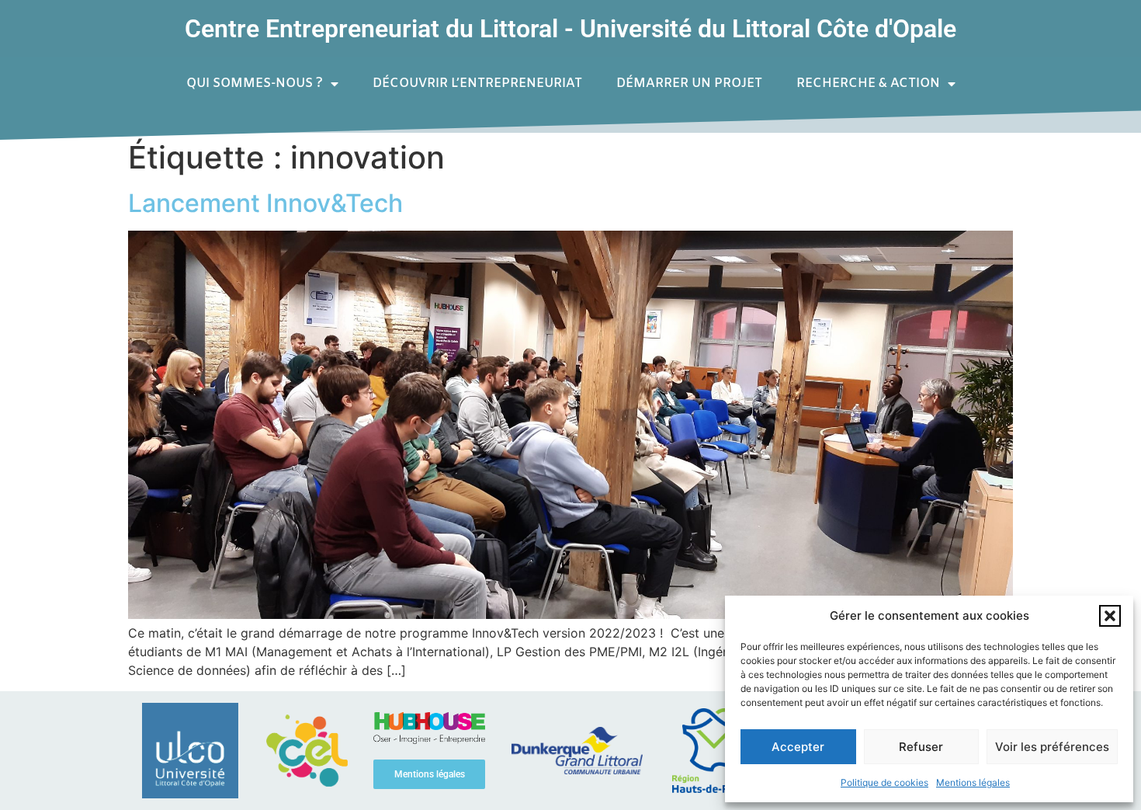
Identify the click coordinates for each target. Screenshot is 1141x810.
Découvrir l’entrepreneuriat (477, 83)
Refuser (921, 746)
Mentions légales (973, 782)
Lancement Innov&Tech (265, 203)
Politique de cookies (884, 782)
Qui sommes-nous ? (254, 83)
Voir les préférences (1052, 746)
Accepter (798, 746)
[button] (1110, 616)
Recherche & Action (868, 83)
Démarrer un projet (689, 83)
